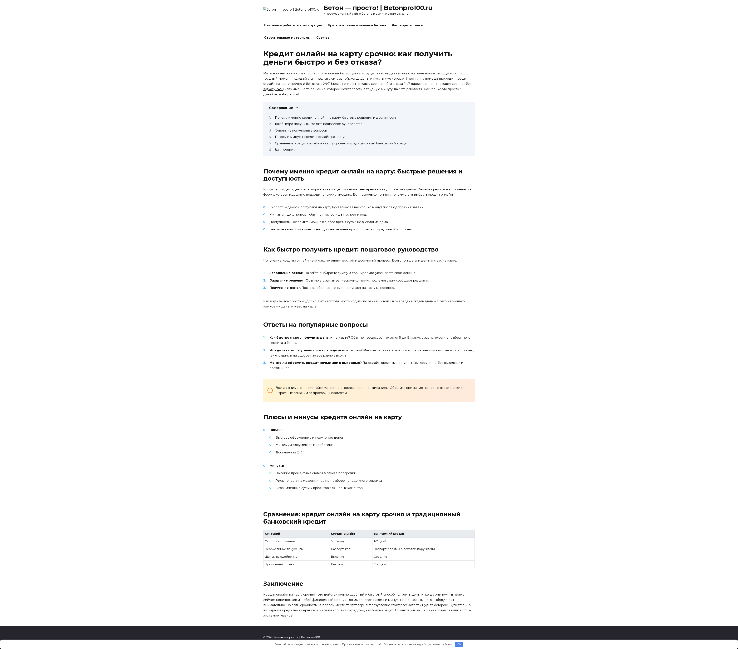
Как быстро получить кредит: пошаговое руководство (318, 124)
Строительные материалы (287, 37)
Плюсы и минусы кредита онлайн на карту (310, 137)
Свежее (323, 37)
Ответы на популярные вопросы (301, 130)
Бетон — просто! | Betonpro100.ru (377, 8)
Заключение (285, 150)
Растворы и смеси (407, 25)
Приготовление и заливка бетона (357, 25)
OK (459, 644)
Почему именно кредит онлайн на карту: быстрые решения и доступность (335, 117)
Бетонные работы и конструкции (293, 25)
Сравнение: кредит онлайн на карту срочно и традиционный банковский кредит (342, 143)
